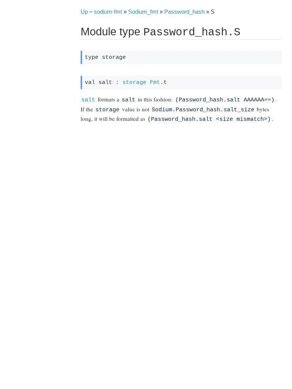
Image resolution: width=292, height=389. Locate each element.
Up (84, 11)
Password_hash (184, 11)
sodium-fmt (108, 11)
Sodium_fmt (143, 11)
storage (134, 82)
